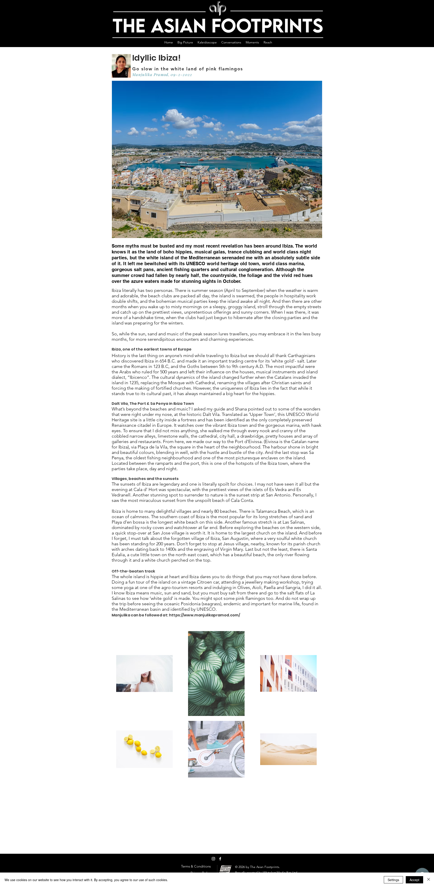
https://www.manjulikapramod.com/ (204, 615)
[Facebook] (220, 858)
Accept (414, 879)
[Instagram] (213, 858)
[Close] (428, 879)
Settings (393, 879)
